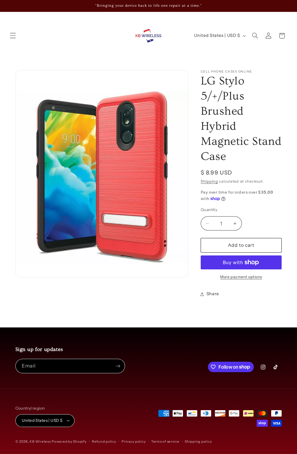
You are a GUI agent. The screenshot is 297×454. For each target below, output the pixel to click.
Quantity (209, 209)
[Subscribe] (117, 366)
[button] (12, 35)
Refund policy (104, 441)
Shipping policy (198, 441)
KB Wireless (40, 441)
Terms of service (165, 441)
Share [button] (213, 293)
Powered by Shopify (69, 441)
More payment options (241, 277)
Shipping (209, 181)
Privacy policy (134, 441)
